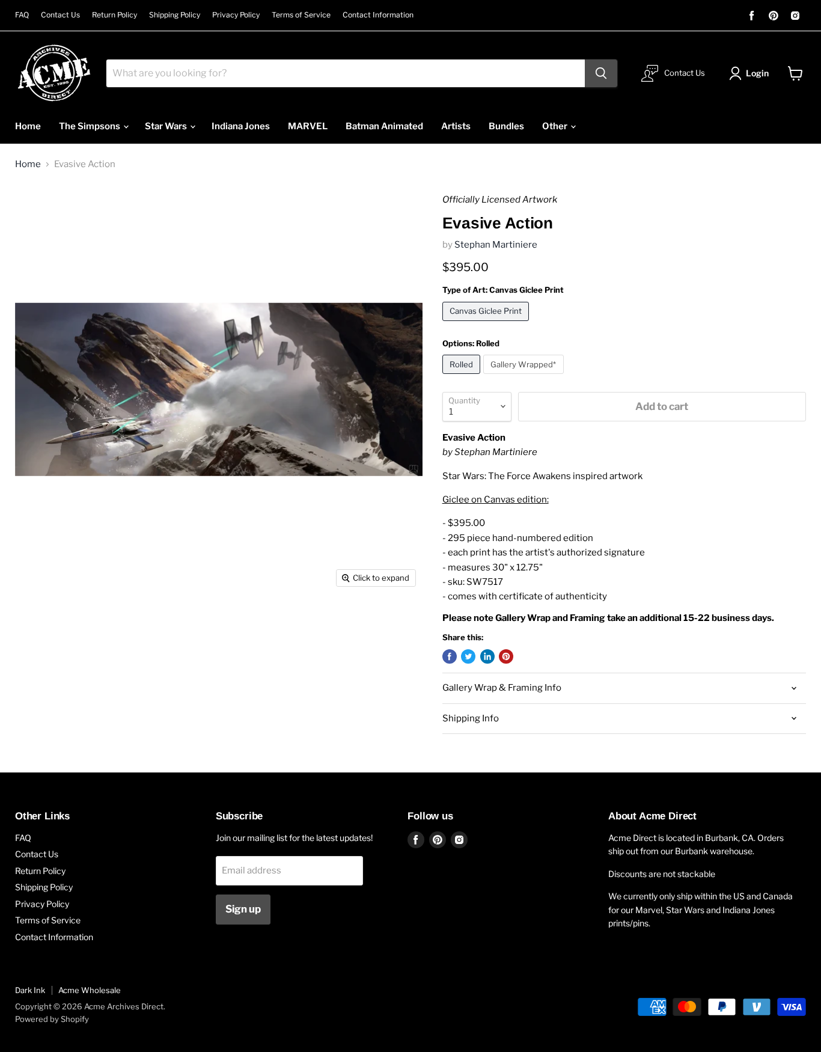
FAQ (22, 15)
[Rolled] (463, 377)
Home (28, 126)
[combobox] (345, 73)
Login (757, 73)
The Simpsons (90, 126)
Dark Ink (30, 990)
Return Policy (114, 15)
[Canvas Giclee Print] (487, 324)
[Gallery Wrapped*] (525, 377)
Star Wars (167, 126)
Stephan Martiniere (495, 244)
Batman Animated (384, 126)
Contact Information (378, 15)
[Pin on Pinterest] (506, 656)
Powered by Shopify (52, 1019)
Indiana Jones (241, 126)
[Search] (601, 73)
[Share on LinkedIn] (487, 656)
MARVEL (308, 126)
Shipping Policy (174, 15)
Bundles (506, 126)
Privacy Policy (236, 15)
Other (555, 126)
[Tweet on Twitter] (468, 656)
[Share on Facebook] (449, 656)
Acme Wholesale (89, 990)
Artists (456, 126)
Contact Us (60, 15)
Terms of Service (301, 15)
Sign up (243, 909)
